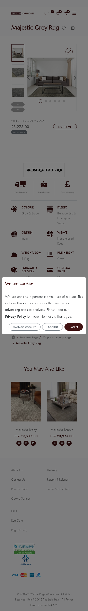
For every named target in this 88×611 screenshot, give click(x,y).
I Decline (52, 327)
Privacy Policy (15, 316)
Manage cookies (24, 327)
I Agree (74, 327)
